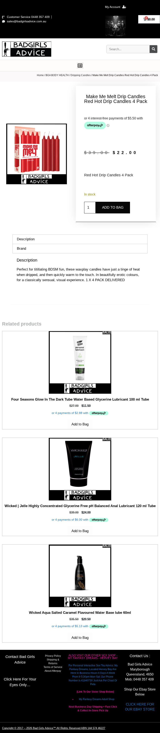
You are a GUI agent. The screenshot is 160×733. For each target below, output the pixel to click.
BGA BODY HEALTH (57, 75)
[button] (80, 65)
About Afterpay (53, 670)
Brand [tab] (21, 249)
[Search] (153, 49)
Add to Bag (113, 207)
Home (40, 75)
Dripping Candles (81, 75)
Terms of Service (53, 667)
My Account (112, 7)
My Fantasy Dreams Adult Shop (96, 699)
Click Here (12, 679)
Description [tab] (26, 239)
